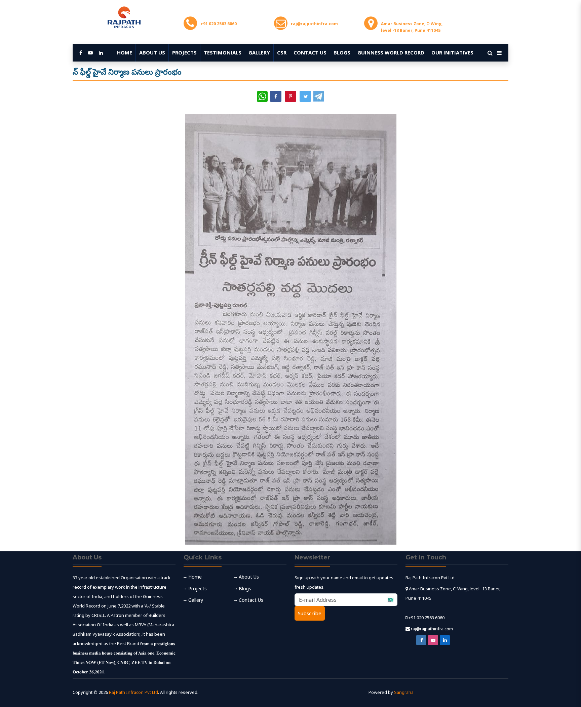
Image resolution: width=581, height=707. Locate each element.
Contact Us (310, 52)
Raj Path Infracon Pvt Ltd (133, 692)
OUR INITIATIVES (452, 52)
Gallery (259, 52)
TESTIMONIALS (222, 52)
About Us (152, 52)
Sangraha (404, 692)
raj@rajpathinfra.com (432, 629)
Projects (184, 52)
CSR (281, 52)
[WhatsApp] (262, 96)
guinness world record (390, 52)
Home (124, 52)
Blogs (342, 52)
